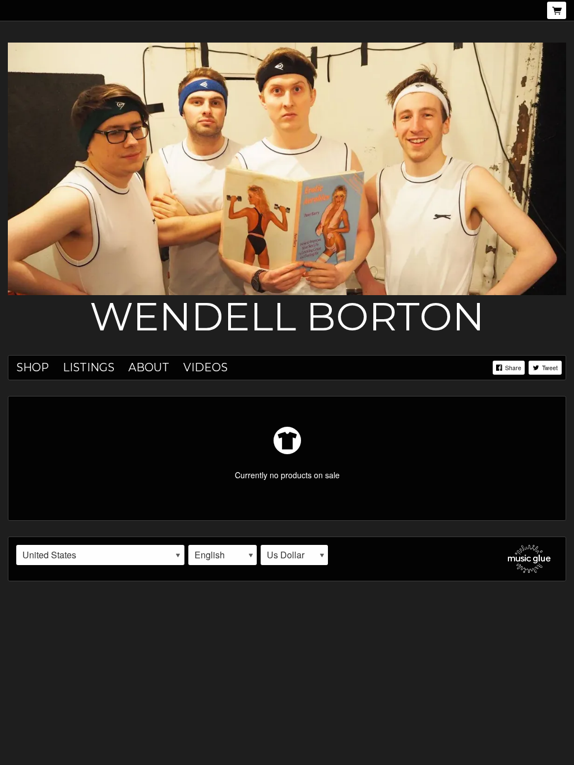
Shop (32, 367)
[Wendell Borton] (287, 167)
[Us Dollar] (294, 555)
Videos (205, 367)
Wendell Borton (287, 316)
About (148, 367)
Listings (88, 367)
